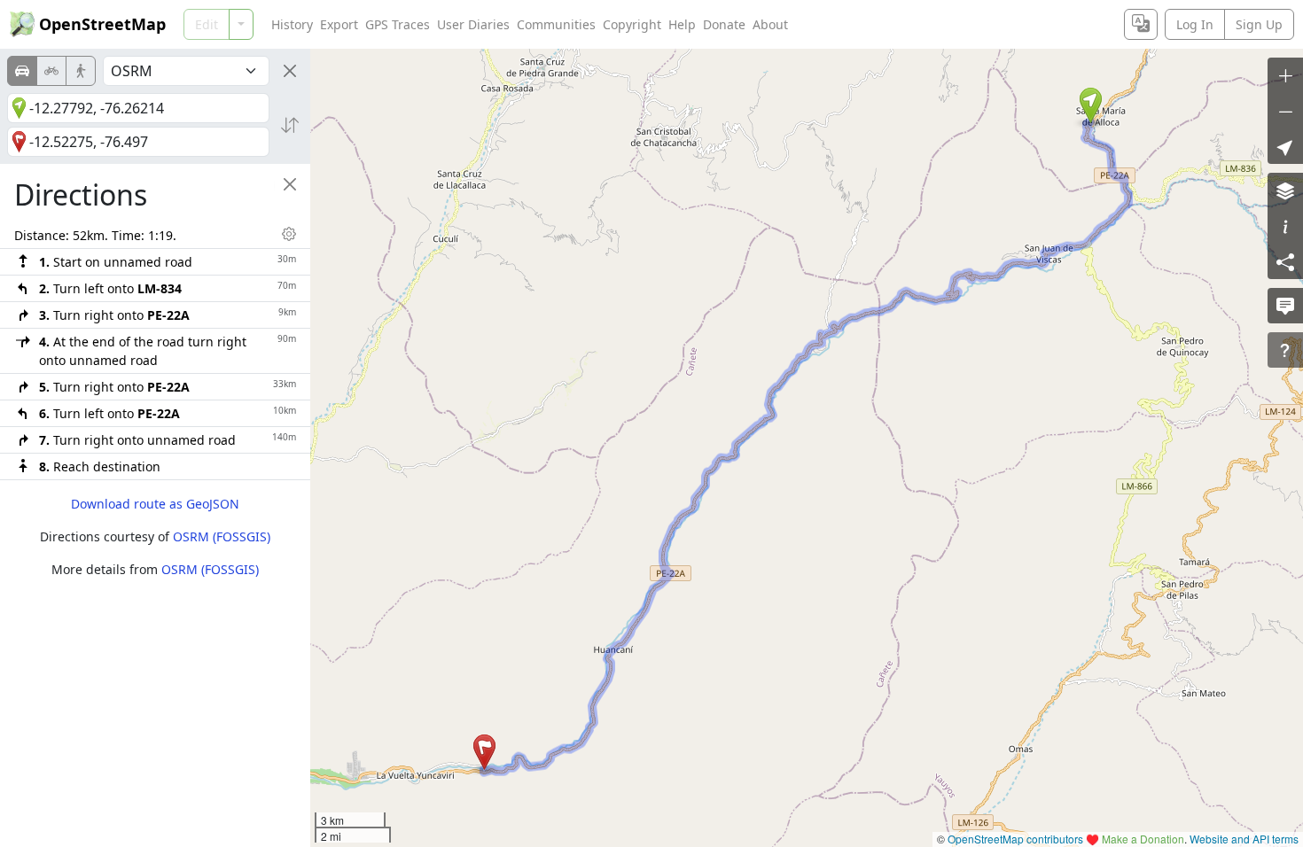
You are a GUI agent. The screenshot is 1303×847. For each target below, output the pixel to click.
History (292, 24)
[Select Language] (1141, 24)
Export (339, 24)
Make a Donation (1143, 838)
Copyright (632, 24)
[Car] (22, 71)
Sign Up (1259, 24)
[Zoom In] (1285, 75)
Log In (1194, 24)
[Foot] (81, 71)
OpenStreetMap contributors (1015, 838)
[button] (1091, 105)
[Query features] (1285, 350)
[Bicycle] (51, 71)
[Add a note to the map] (1285, 305)
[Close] (290, 71)
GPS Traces (397, 24)
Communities (556, 24)
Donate (724, 24)
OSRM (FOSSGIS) (221, 536)
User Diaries (473, 24)
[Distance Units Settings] (289, 234)
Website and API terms (1244, 838)
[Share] (1285, 261)
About (770, 24)
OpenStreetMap (102, 24)
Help (682, 24)
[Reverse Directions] (290, 125)
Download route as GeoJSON (155, 503)
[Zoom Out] (1285, 110)
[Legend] (1285, 226)
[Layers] (1285, 190)
